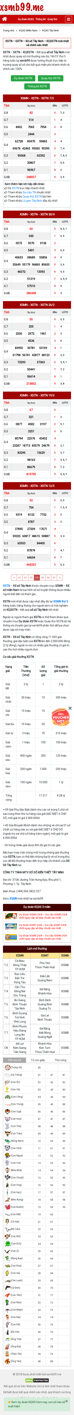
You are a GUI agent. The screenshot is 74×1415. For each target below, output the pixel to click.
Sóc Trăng (19, 995)
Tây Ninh (19, 1008)
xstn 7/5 (47, 98)
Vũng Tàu (20, 982)
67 (54, 577)
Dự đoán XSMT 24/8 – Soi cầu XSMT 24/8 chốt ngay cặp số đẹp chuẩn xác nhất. (42, 927)
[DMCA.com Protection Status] (37, 1380)
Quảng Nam (44, 980)
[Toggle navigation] (68, 19)
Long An (20, 1034)
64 (37, 577)
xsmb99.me (21, 7)
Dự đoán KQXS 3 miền (37, 906)
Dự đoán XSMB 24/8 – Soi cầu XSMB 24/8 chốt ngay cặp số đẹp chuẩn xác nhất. (43, 937)
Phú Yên (45, 963)
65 (42, 577)
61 (19, 577)
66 (48, 577)
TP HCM (20, 969)
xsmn (24, 98)
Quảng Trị (45, 1008)
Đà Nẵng (45, 989)
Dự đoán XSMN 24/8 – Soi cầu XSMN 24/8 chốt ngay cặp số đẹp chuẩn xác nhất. (43, 916)
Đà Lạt (20, 1043)
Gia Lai (45, 1015)
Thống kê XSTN (37, 86)
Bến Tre (19, 978)
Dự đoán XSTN (23, 78)
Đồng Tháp (20, 965)
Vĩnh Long (20, 1021)
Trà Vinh (20, 1017)
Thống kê (41, 19)
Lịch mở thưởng (37, 948)
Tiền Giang (19, 1052)
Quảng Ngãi (45, 1036)
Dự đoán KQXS (26, 19)
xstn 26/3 (47, 305)
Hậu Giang (19, 1030)
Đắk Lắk (45, 976)
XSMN (13, 898)
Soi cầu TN (29, 192)
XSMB (65, 955)
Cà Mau (19, 960)
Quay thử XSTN (50, 78)
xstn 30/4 (47, 214)
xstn (34, 98)
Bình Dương (20, 1013)
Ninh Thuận (45, 1019)
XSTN (15, 188)
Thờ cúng (60, 1060)
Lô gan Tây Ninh (32, 200)
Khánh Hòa (45, 993)
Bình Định (45, 1000)
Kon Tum (44, 1047)
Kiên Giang (19, 1047)
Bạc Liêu (20, 974)
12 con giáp (38, 1060)
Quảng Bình (45, 1004)
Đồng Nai (19, 991)
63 (31, 577)
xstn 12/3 (47, 486)
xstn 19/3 (47, 395)
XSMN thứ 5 (60, 601)
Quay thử (52, 19)
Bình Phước (20, 1026)
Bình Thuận (20, 1004)
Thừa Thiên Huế (45, 967)
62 (25, 577)
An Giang (19, 1000)
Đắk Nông (45, 1032)
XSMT (45, 955)
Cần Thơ (20, 987)
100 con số (14, 1060)
